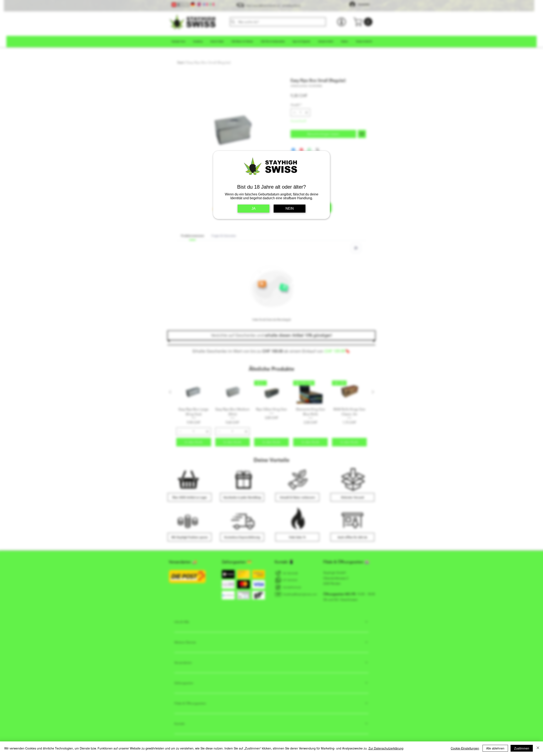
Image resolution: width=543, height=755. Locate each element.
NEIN (289, 208)
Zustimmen (521, 748)
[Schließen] (537, 748)
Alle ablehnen (495, 748)
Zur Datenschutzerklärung (385, 748)
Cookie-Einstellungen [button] (465, 748)
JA (254, 208)
